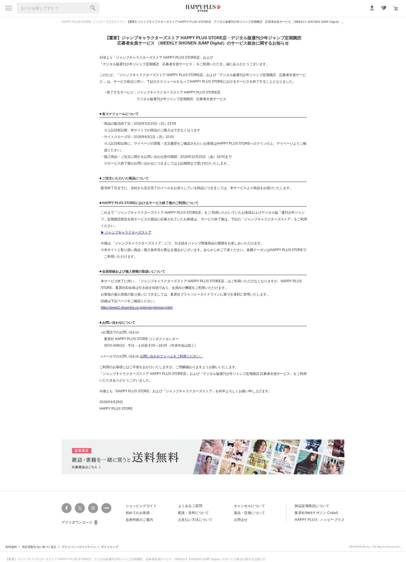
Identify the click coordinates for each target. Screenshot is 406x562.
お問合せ (241, 520)
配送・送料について (193, 513)
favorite (383, 8)
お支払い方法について (195, 520)
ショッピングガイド (141, 506)
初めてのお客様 (138, 513)
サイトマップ (109, 546)
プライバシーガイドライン (79, 546)
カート (395, 8)
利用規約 (11, 546)
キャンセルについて (249, 506)
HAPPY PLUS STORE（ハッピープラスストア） (93, 21)
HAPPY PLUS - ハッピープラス (319, 520)
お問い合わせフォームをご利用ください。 (171, 356)
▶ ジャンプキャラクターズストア (126, 232)
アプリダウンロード (77, 522)
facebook (67, 508)
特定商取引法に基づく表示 (39, 546)
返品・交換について (249, 513)
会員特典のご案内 (139, 520)
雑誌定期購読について (312, 506)
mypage (372, 8)
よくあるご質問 (190, 506)
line (106, 508)
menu (8, 8)
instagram (93, 508)
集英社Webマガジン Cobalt (316, 513)
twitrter (80, 508)
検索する (93, 8)
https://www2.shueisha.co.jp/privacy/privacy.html (137, 308)
